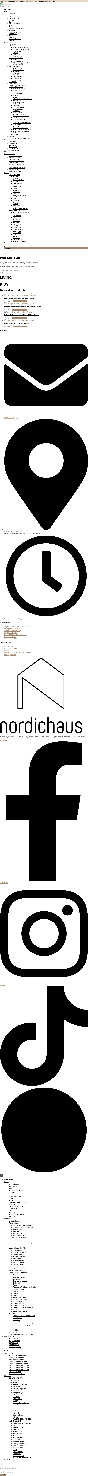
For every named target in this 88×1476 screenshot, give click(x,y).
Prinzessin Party (18, 73)
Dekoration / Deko (14, 18)
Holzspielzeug (17, 100)
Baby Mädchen (13, 143)
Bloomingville (17, 216)
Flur (10, 22)
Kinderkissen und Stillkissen (21, 131)
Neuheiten (7, 9)
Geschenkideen (9, 154)
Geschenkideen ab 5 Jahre (17, 166)
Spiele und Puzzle (18, 114)
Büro (10, 16)
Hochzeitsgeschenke (15, 159)
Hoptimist (16, 222)
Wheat (15, 207)
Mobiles (15, 53)
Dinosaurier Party (18, 70)
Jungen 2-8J (12, 145)
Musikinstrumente (18, 107)
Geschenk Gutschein (15, 39)
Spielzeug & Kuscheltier (16, 87)
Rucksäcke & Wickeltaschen (17, 85)
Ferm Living (16, 221)
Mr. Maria (16, 200)
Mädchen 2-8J (13, 147)
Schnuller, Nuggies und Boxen (22, 63)
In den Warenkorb (20, 301)
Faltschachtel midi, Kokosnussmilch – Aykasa (19, 298)
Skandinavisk (17, 236)
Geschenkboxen (13, 169)
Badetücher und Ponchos (20, 128)
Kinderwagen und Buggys (21, 138)
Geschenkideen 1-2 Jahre (16, 162)
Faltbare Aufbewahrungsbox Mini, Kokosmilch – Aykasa (22, 306)
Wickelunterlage (18, 64)
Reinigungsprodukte (15, 32)
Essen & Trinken (18, 61)
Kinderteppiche (17, 133)
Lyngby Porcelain (18, 229)
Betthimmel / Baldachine (20, 47)
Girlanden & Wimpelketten (21, 49)
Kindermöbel (13, 83)
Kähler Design (17, 227)
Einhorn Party (17, 71)
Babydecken (17, 124)
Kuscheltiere (16, 105)
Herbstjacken (8, 243)
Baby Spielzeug (17, 90)
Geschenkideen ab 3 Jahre (17, 164)
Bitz (14, 214)
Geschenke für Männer (16, 157)
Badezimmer (12, 15)
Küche (10, 25)
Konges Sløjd (17, 186)
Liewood (15, 188)
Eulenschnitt (16, 219)
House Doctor (17, 224)
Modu (14, 198)
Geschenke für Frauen (15, 156)
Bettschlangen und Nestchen (22, 129)
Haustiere (11, 40)
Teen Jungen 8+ (13, 148)
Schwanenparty (17, 76)
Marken (6, 173)
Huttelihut (16, 185)
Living (6, 11)
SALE (5, 152)
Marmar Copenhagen (19, 195)
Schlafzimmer (13, 34)
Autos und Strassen (19, 88)
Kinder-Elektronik (18, 102)
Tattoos (15, 117)
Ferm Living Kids (18, 183)
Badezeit (15, 59)
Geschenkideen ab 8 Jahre (17, 168)
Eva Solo (15, 217)
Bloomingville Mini (18, 180)
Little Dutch (16, 192)
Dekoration (12, 46)
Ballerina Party (17, 68)
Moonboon (16, 197)
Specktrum (16, 238)
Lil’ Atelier (16, 190)
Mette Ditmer (17, 231)
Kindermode (8, 140)
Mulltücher (16, 134)
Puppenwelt (16, 111)
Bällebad (15, 95)
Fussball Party (17, 78)
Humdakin (16, 226)
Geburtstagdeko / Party (16, 66)
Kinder (6, 42)
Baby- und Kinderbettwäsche (22, 123)
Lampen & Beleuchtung (16, 28)
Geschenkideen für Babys (16, 161)
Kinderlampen (13, 82)
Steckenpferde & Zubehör (21, 116)
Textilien (11, 37)
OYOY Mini (16, 202)
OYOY (14, 234)
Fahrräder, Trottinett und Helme (22, 99)
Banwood (16, 178)
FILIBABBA (16, 181)
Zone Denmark (17, 239)
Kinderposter (17, 51)
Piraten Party (17, 80)
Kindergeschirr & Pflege (16, 58)
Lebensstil (12, 30)
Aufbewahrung (13, 13)
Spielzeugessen (17, 112)
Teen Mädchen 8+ (14, 150)
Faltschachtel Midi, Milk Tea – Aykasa (16, 323)
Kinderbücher (17, 104)
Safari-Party (16, 75)
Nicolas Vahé (17, 233)
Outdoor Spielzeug (18, 109)
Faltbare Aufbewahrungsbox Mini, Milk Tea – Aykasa (21, 315)
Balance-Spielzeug (18, 93)
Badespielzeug (17, 92)
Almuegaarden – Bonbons (21, 212)
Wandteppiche (17, 56)
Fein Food (12, 20)
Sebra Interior (17, 205)
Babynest (16, 126)
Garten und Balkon (14, 23)
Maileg (15, 193)
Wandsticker (17, 54)
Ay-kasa (15, 176)
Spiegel (11, 35)
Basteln (15, 97)
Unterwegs (12, 136)
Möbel (10, 27)
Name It (15, 204)
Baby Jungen (12, 141)
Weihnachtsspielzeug (19, 119)
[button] (4, 246)
